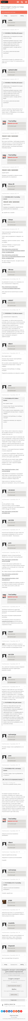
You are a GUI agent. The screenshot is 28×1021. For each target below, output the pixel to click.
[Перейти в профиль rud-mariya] (4, 736)
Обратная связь (14, 1015)
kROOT (10, 300)
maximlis (11, 923)
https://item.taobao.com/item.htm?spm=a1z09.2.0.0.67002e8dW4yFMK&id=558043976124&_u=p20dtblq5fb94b (13, 250)
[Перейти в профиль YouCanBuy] (4, 123)
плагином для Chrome (7, 621)
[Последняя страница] (26, 16)
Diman (10, 220)
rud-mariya (12, 734)
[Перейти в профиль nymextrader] (4, 71)
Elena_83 (16, 33)
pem (9, 385)
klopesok (11, 946)
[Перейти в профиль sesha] (4, 22)
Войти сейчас (14, 994)
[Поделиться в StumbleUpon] (16, 1011)
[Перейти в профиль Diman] (4, 221)
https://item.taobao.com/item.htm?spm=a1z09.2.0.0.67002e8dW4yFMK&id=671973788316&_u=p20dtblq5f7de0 (13, 256)
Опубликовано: (9, 29)
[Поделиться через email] (19, 1011)
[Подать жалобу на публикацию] (18, 29)
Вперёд (22, 15)
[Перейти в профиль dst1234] (4, 522)
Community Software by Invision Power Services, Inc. (14, 1018)
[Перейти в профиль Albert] (4, 345)
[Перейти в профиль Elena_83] (4, 186)
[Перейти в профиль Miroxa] (4, 271)
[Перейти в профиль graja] (4, 902)
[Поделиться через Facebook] (4, 1011)
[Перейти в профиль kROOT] (4, 302)
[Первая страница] (2, 16)
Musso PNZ (6, 8)
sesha (10, 20)
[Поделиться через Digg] (9, 1011)
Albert (10, 344)
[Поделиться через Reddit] (14, 1011)
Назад (5, 15)
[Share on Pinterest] (21, 1011)
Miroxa (10, 269)
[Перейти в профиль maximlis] (4, 925)
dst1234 (11, 520)
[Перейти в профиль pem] (4, 387)
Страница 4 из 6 (14, 15)
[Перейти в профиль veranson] (4, 492)
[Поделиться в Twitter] (2, 1011)
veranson (11, 490)
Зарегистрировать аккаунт (14, 985)
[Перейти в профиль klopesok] (4, 947)
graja (10, 900)
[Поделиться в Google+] (7, 1011)
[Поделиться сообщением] (24, 29)
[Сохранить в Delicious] (11, 1011)
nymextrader (12, 70)
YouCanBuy (12, 121)
